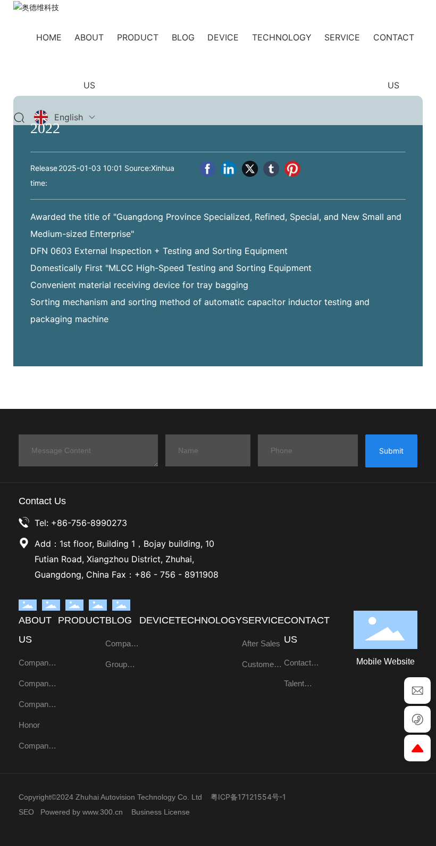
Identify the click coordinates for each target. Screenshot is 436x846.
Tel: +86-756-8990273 (81, 523)
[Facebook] (207, 169)
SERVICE (263, 620)
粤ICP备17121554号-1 (248, 796)
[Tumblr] (271, 169)
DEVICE (157, 620)
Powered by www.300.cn (81, 812)
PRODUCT (81, 620)
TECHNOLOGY (208, 620)
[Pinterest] (292, 169)
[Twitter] (250, 169)
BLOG (118, 620)
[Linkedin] (229, 169)
